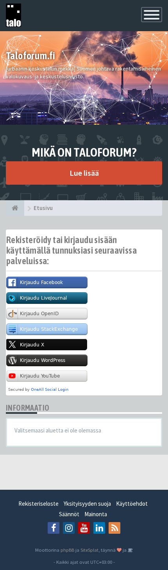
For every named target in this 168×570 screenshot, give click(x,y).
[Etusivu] (15, 208)
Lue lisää (84, 173)
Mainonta (95, 514)
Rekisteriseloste (38, 503)
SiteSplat (89, 550)
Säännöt (69, 514)
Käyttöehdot (132, 503)
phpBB (67, 550)
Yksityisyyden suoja (87, 503)
